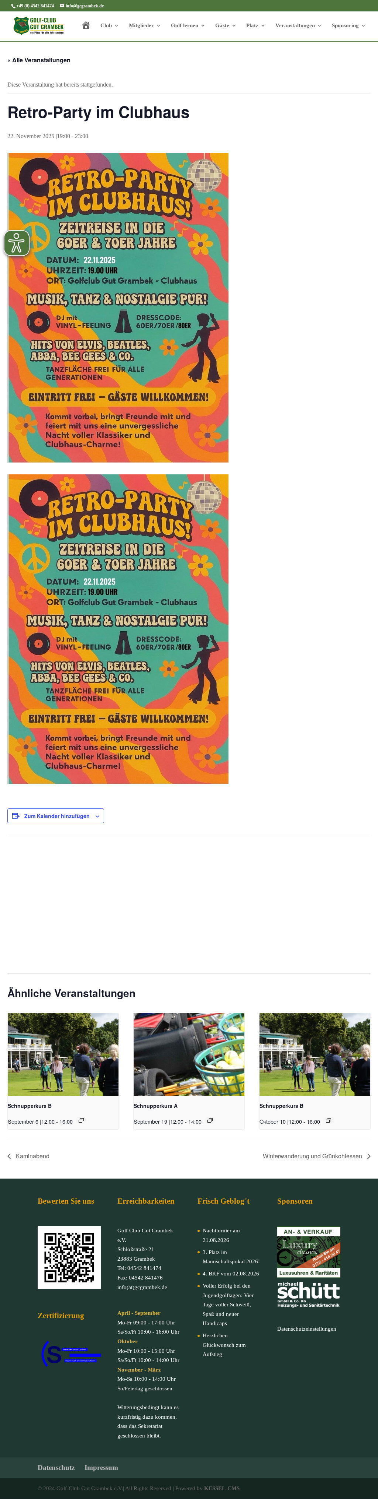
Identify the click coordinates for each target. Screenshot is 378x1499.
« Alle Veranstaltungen (39, 60)
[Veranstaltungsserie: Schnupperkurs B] (81, 1120)
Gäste (222, 25)
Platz (252, 25)
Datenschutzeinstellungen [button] (306, 1329)
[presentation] (63, 1054)
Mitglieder (141, 25)
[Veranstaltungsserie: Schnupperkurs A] (210, 1120)
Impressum (101, 1467)
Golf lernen (184, 25)
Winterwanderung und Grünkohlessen (313, 1156)
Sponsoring (345, 25)
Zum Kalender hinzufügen (57, 815)
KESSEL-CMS (222, 1488)
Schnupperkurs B (30, 1105)
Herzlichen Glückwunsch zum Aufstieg (224, 1345)
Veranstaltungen (295, 25)
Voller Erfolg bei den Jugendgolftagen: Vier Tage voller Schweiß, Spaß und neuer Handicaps (228, 1304)
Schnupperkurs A (156, 1105)
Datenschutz (56, 1467)
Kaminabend (31, 1156)
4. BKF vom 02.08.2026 (231, 1274)
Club (106, 25)
